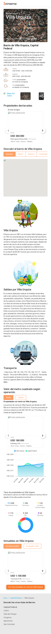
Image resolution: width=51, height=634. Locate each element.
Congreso (8, 617)
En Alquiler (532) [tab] (32, 546)
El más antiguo (14, 110)
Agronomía (8, 621)
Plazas (20, 154)
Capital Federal (18, 39)
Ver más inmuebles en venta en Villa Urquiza (25, 587)
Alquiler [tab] (21, 397)
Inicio (8, 39)
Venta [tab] (8, 397)
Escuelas (9, 154)
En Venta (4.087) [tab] (12, 546)
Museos (31, 154)
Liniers (6, 610)
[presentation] (8, 130)
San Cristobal (9, 624)
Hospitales (43, 154)
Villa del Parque (10, 614)
